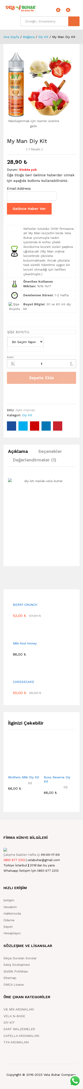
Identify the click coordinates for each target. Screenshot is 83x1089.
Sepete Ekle (41, 377)
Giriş (77, 11)
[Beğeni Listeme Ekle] (10, 394)
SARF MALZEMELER (19, 1029)
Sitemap (9, 978)
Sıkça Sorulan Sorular (20, 958)
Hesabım (10, 907)
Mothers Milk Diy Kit (23, 777)
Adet (10, 357)
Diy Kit (27, 415)
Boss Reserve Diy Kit (57, 779)
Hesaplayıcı (12, 933)
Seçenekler (50, 451)
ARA (74, 21)
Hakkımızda (12, 913)
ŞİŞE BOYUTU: (18, 332)
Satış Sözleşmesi (16, 964)
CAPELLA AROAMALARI (21, 1036)
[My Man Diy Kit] (11, 426)
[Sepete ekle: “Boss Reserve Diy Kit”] (48, 769)
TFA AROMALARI (16, 1042)
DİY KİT (9, 1022)
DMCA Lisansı (13, 984)
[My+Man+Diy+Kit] (23, 426)
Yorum (34, 149)
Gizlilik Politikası (15, 971)
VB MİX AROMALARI (18, 1009)
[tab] (20, 453)
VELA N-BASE (14, 1016)
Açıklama (18, 451)
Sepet (8, 926)
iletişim (8, 900)
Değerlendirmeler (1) (34, 460)
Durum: (12, 169)
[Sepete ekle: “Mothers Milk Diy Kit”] (12, 769)
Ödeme (9, 920)
